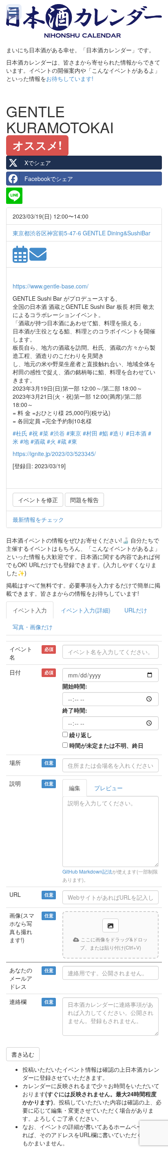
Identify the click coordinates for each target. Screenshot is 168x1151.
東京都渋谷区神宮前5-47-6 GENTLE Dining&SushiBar (81, 233)
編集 (74, 788)
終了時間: (74, 710)
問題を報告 (84, 500)
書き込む (22, 1054)
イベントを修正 (38, 500)
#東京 (73, 433)
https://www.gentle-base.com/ (50, 286)
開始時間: (74, 686)
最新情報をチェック (38, 519)
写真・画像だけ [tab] (33, 627)
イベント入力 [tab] (30, 610)
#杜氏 (20, 433)
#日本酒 (136, 433)
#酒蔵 (38, 441)
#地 (24, 441)
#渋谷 (57, 433)
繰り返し (80, 735)
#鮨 (103, 433)
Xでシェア (37, 163)
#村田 (90, 433)
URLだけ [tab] (135, 610)
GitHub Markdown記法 (87, 871)
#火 (51, 441)
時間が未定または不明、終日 (106, 745)
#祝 (33, 433)
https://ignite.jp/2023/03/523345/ (54, 453)
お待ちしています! (69, 78)
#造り (117, 433)
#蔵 (61, 441)
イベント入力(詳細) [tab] (86, 610)
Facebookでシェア (48, 178)
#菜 (44, 433)
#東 (72, 441)
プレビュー (108, 788)
